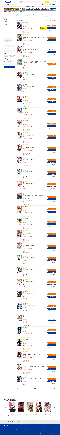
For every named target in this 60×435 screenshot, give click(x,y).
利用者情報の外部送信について (28, 429)
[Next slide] (54, 408)
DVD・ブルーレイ (34, 4)
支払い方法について (20, 421)
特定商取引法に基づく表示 (19, 429)
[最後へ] (55, 388)
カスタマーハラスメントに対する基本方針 (9, 429)
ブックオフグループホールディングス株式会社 (39, 429)
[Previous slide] (5, 408)
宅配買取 (47, 1)
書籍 (8, 4)
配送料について (13, 421)
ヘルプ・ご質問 (6, 421)
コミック (16, 4)
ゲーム (43, 4)
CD (25, 4)
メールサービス (28, 421)
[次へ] (54, 388)
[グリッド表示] (48, 20)
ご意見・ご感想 (34, 421)
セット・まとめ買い (52, 4)
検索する (9, 67)
